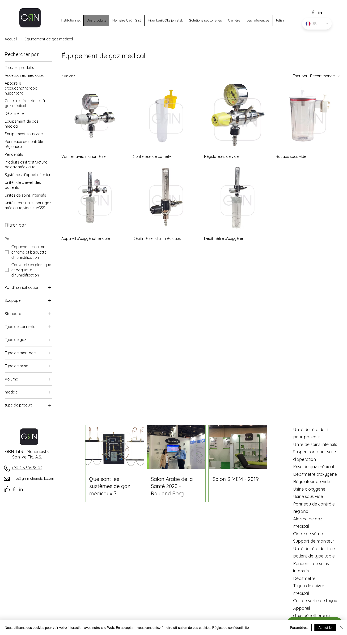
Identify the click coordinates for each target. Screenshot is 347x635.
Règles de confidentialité (230, 627)
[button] (70, 20)
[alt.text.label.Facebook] (313, 12)
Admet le (325, 627)
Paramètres (299, 627)
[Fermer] (341, 627)
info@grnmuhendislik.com (33, 478)
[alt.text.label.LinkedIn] (320, 12)
